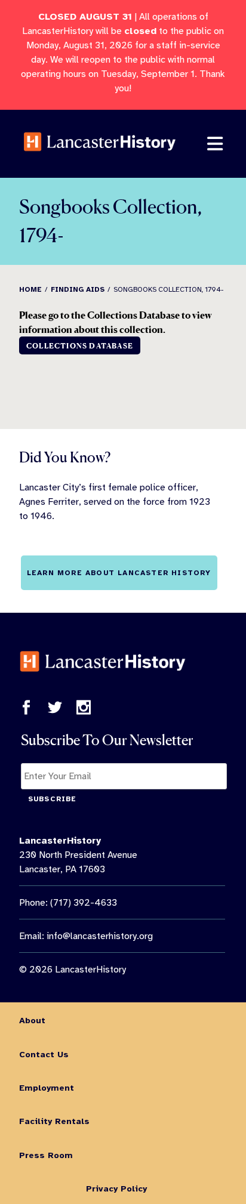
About (32, 1020)
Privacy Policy (116, 1188)
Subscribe (52, 799)
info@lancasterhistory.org (100, 936)
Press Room (46, 1155)
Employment (46, 1087)
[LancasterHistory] (99, 160)
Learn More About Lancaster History (119, 573)
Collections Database (79, 345)
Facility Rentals (54, 1121)
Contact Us (44, 1054)
